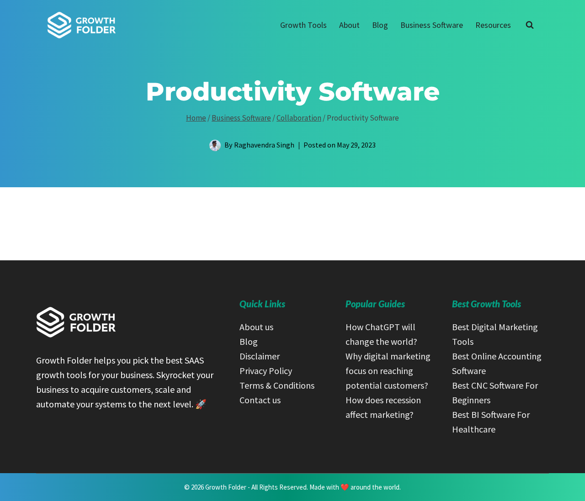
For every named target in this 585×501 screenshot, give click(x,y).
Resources (493, 25)
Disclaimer (259, 356)
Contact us (260, 400)
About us (256, 326)
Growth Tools (303, 25)
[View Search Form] (529, 25)
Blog (380, 25)
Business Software (431, 25)
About (349, 25)
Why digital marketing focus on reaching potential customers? (388, 370)
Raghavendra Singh (264, 144)
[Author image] (215, 145)
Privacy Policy (265, 370)
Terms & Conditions (276, 385)
